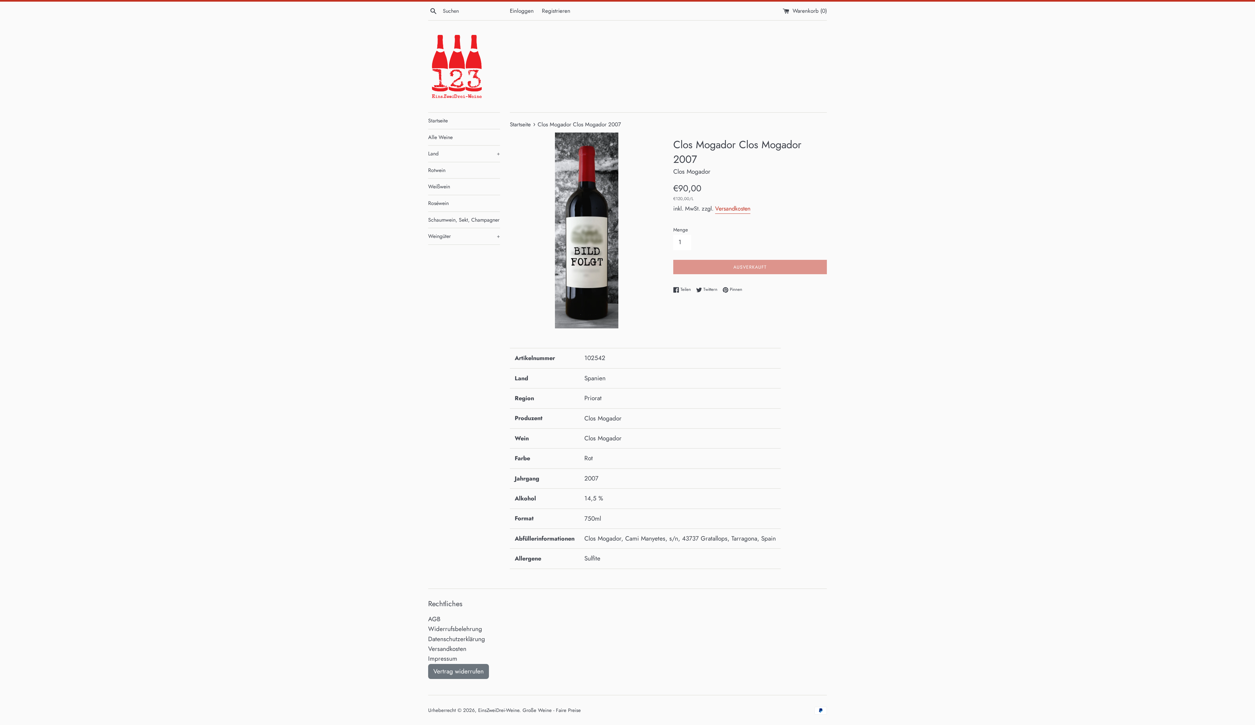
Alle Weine (440, 137)
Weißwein (439, 186)
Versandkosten (732, 208)
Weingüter (464, 236)
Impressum (442, 658)
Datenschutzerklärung (456, 639)
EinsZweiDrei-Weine (498, 710)
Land (464, 153)
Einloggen (522, 11)
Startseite (438, 120)
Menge (680, 229)
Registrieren (556, 11)
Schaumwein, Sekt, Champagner (463, 220)
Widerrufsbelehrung (455, 628)
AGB (434, 619)
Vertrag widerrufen (458, 671)
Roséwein (438, 203)
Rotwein (436, 170)
